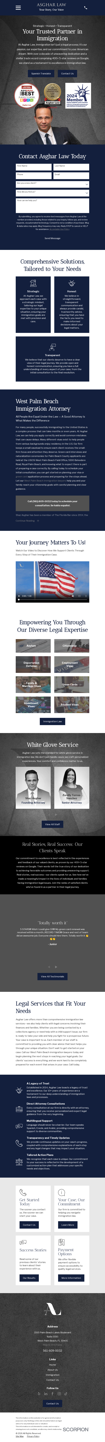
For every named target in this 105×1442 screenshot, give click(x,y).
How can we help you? (27, 200)
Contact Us (67, 73)
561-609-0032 (52, 1350)
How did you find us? (26, 192)
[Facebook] (52, 1393)
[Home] (52, 1309)
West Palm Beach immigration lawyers (45, 480)
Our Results (29, 1278)
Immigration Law (52, 721)
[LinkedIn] (45, 1393)
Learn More (68, 1225)
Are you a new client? (26, 183)
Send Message (52, 238)
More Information (71, 1278)
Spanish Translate (41, 73)
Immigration (52, 1375)
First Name (22, 166)
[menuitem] (20, 1436)
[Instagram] (59, 1393)
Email (57, 174)
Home (52, 1364)
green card (21, 476)
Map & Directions (52, 1344)
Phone (20, 174)
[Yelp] (39, 1393)
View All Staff (52, 824)
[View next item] (56, 814)
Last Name (60, 166)
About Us (52, 1369)
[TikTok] (65, 1393)
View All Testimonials (52, 976)
